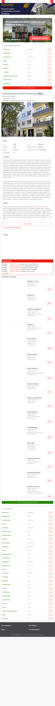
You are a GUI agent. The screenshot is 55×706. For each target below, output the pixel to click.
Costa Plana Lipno (7, 56)
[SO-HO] (27, 532)
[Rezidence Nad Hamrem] (14, 639)
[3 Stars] (20, 117)
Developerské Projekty (14, 123)
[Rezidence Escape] (27, 649)
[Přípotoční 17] (14, 387)
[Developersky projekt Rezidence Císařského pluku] (27, 142)
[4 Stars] (27, 117)
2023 (37, 635)
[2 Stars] (13, 117)
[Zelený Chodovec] (14, 603)
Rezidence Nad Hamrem (34, 633)
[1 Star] (6, 117)
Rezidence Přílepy (14, 286)
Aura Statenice (6, 79)
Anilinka (5, 60)
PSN (15, 169)
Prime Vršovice (31, 499)
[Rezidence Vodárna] (14, 621)
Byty (5, 249)
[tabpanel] (27, 142)
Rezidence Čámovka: (15, 291)
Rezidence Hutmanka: (15, 293)
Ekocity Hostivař (32, 516)
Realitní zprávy (7, 283)
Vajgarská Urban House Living (17, 287)
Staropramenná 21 (7, 75)
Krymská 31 (30, 481)
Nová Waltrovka (6, 83)
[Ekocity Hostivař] (14, 522)
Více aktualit (6, 295)
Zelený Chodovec (32, 598)
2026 (37, 401)
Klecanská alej (6, 68)
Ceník (49, 49)
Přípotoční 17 (31, 382)
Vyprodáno (39, 111)
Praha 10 (8, 249)
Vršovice (13, 249)
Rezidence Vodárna (33, 615)
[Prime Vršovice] (14, 504)
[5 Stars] (34, 117)
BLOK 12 (5, 64)
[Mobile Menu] (3, 1)
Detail (49, 376)
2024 (37, 500)
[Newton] (27, 298)
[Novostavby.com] (27, 1)
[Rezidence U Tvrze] (14, 369)
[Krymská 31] (14, 486)
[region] (27, 269)
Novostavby (5, 123)
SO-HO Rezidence (7, 72)
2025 (37, 365)
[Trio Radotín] (27, 92)
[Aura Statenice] (27, 18)
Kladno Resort (6, 49)
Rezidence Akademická (34, 399)
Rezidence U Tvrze (32, 364)
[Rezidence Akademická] (14, 405)
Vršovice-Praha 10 (34, 228)
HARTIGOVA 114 (7, 53)
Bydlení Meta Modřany (15, 289)
